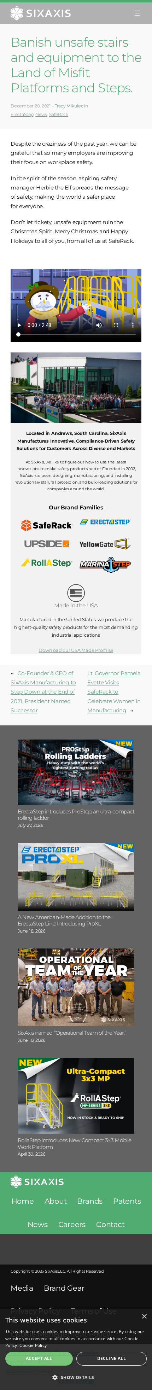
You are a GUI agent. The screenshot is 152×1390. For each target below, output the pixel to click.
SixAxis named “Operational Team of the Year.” (72, 1033)
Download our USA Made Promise (76, 650)
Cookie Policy (33, 1345)
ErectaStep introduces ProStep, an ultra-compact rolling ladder (76, 815)
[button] (76, 1377)
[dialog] (76, 1349)
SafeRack (58, 114)
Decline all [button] (111, 1358)
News (41, 114)
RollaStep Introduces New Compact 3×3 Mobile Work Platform (74, 1143)
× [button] (144, 1316)
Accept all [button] (39, 1358)
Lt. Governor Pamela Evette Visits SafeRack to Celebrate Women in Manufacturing (114, 692)
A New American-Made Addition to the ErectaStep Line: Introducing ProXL (64, 920)
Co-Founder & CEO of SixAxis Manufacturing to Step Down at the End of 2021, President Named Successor (43, 692)
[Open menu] (137, 13)
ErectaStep (22, 114)
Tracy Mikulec (69, 106)
